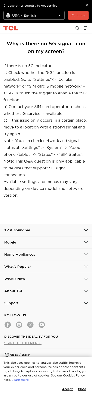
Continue (78, 15)
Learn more (20, 380)
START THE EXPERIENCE (23, 343)
